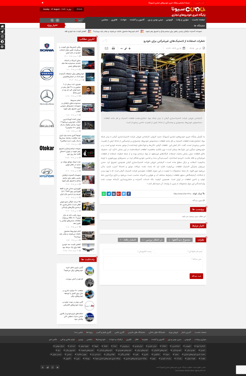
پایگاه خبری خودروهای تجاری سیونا (107, 358)
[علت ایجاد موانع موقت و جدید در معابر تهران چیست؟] (76, 166)
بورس (80, 339)
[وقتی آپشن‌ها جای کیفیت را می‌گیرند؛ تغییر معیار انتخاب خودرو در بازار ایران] (76, 51)
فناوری (114, 19)
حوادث (123, 19)
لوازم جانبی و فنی (68, 339)
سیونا (167, 354)
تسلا (114, 346)
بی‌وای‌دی (125, 346)
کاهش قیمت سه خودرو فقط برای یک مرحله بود (91, 31)
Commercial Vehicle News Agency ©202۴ (190, 370)
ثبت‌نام (72, 346)
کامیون (68, 358)
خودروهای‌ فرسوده (87, 350)
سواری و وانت (182, 19)
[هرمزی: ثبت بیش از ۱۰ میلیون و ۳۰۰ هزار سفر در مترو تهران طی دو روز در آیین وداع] (76, 90)
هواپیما (145, 339)
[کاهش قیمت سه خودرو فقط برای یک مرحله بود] (76, 247)
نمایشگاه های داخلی (157, 332)
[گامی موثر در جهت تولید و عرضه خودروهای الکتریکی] (76, 305)
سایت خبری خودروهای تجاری (194, 354)
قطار (136, 339)
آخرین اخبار (186, 332)
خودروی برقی (70, 350)
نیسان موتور (57, 354)
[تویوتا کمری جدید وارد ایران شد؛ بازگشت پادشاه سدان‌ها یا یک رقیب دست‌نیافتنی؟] (76, 140)
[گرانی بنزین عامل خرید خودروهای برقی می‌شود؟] (76, 271)
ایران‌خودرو (138, 346)
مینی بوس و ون (155, 19)
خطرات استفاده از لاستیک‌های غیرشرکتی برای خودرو (174, 41)
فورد (136, 354)
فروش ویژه (173, 332)
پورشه (87, 358)
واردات (179, 358)
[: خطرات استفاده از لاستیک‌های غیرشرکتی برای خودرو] (106, 49)
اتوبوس (169, 19)
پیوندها (89, 332)
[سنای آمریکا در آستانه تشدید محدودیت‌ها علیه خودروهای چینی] (76, 65)
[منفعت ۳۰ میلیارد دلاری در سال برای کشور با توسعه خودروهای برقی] (76, 294)
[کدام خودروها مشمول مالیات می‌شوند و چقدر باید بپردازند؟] (76, 235)
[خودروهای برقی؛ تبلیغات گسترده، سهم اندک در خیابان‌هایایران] (76, 77)
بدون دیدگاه (197, 200)
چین (77, 358)
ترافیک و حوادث (116, 339)
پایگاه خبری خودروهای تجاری (136, 358)
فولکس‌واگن (110, 354)
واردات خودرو (166, 358)
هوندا (203, 358)
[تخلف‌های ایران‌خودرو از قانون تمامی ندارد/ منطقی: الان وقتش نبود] (76, 317)
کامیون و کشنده (137, 19)
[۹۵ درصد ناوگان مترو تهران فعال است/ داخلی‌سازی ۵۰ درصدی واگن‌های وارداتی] (76, 206)
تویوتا (96, 346)
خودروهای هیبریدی (124, 350)
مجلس (105, 19)
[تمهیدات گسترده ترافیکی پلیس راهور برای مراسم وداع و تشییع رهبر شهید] (76, 179)
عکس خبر (53, 339)
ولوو (153, 358)
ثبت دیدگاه (196, 276)
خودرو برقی (191, 350)
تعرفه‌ (105, 346)
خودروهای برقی (142, 350)
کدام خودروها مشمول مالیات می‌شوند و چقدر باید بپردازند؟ (140, 31)
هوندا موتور (191, 358)
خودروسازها (100, 339)
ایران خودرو (152, 346)
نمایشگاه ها (199, 25)
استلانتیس (176, 346)
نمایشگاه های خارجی (136, 332)
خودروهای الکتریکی (160, 350)
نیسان (69, 354)
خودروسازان (177, 350)
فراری (146, 354)
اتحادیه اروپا (200, 346)
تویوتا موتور (84, 346)
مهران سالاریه (81, 354)
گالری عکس (119, 332)
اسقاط (164, 346)
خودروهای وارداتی (105, 350)
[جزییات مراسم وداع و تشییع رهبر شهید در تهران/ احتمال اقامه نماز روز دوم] (76, 153)
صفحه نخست (198, 19)
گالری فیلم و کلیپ (103, 332)
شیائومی (156, 354)
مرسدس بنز (96, 354)
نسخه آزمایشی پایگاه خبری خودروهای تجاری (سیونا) (169, 2)
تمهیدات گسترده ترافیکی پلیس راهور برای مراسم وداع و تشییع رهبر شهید (198, 31)
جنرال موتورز (60, 346)
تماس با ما (78, 332)
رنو (59, 350)
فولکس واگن (124, 354)
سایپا (176, 354)
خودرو (203, 350)
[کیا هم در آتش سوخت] (76, 282)
